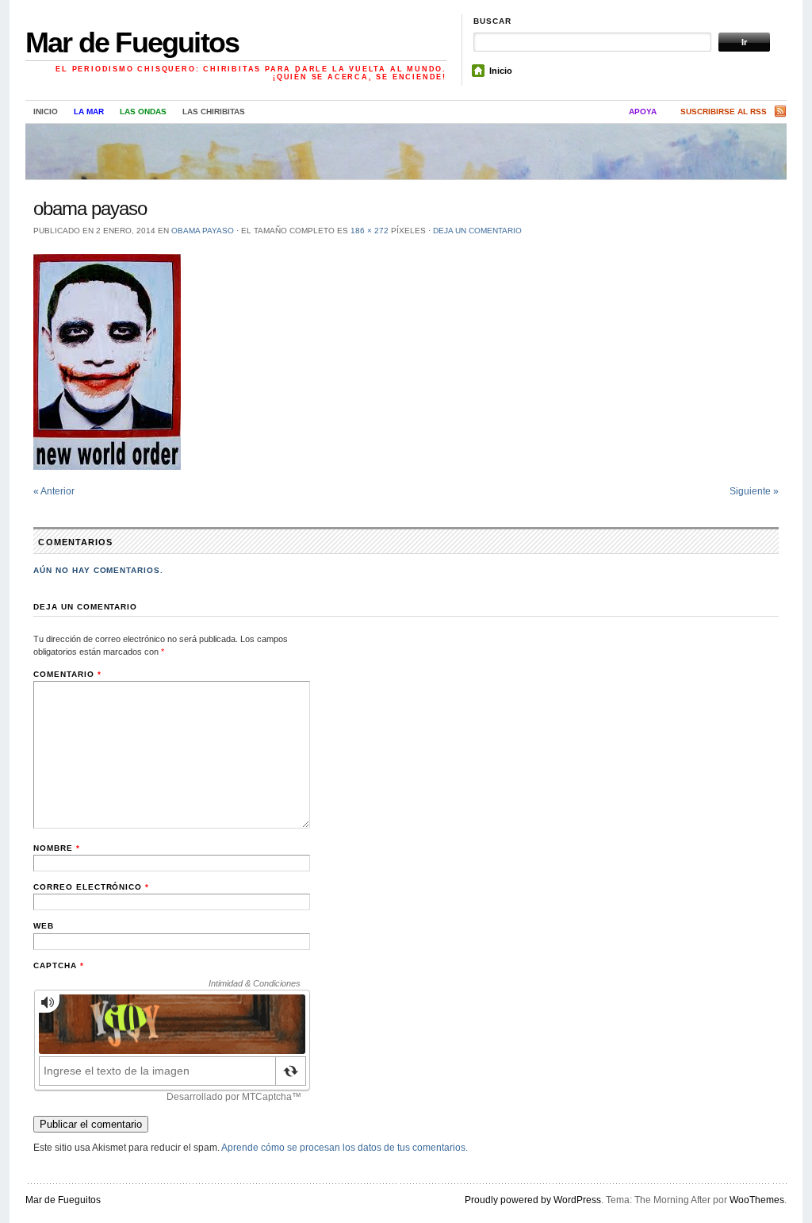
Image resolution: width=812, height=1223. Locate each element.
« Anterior (54, 491)
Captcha (58, 965)
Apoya (643, 111)
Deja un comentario (477, 230)
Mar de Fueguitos (132, 42)
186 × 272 (369, 230)
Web (43, 925)
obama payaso (202, 230)
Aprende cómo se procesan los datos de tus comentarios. (344, 1147)
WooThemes (757, 1200)
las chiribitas (213, 111)
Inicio (500, 70)
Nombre (56, 848)
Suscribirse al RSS (723, 111)
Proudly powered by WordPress (533, 1200)
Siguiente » (754, 491)
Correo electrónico (91, 887)
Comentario (67, 674)
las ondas (143, 111)
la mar (89, 111)
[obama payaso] (406, 362)
